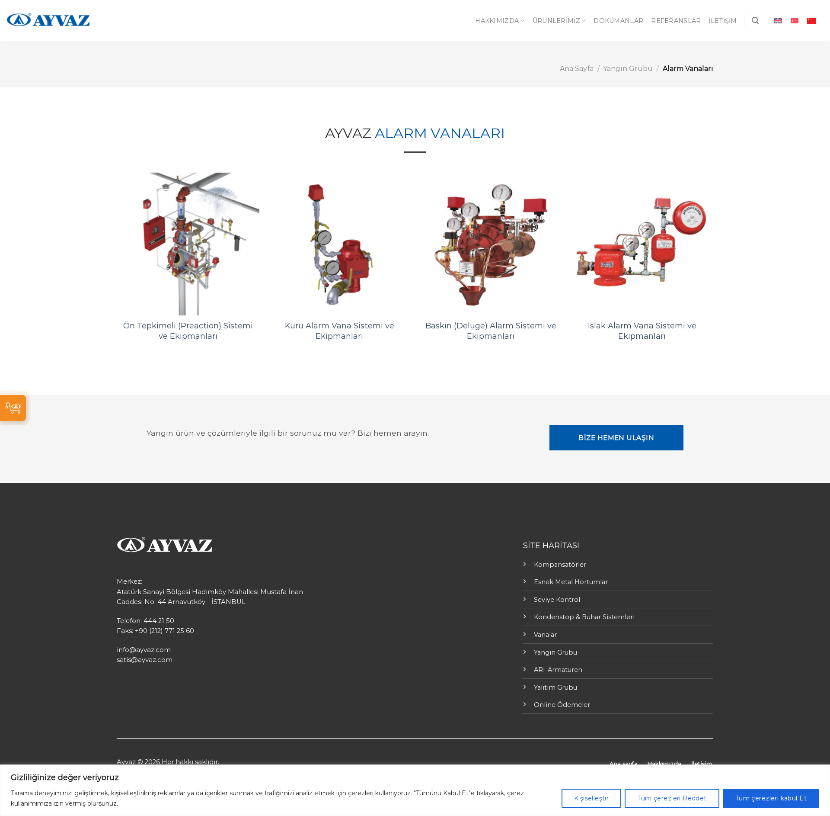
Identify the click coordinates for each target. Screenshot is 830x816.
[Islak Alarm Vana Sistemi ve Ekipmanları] (642, 244)
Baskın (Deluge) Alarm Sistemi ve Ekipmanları (490, 331)
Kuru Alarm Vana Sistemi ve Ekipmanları (339, 331)
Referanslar (676, 21)
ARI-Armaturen (558, 670)
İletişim (723, 21)
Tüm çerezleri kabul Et (771, 798)
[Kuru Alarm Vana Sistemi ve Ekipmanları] (339, 244)
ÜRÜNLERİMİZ (556, 21)
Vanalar (545, 635)
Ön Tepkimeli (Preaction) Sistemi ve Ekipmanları (188, 331)
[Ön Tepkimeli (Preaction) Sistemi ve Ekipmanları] (188, 244)
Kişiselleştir (591, 798)
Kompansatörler (560, 565)
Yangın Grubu (628, 68)
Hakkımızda (497, 21)
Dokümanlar (618, 21)
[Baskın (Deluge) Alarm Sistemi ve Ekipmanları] (490, 244)
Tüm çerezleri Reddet (671, 798)
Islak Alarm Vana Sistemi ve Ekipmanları (642, 331)
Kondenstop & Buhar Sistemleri (584, 617)
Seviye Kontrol (557, 600)
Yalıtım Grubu (555, 687)
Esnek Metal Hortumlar (571, 582)
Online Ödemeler (562, 705)
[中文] (811, 20)
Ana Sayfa (577, 68)
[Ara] (755, 20)
